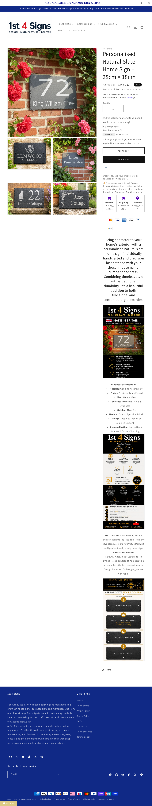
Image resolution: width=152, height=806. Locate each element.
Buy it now (123, 159)
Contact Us (82, 726)
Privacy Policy (83, 710)
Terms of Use (83, 705)
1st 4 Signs (18, 799)
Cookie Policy (83, 716)
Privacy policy (59, 799)
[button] (65, 24)
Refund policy (83, 736)
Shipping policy (89, 799)
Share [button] (108, 669)
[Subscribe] (57, 774)
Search (80, 700)
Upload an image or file (113, 130)
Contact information (106, 799)
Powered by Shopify (30, 799)
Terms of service (84, 731)
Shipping (119, 89)
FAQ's (79, 721)
